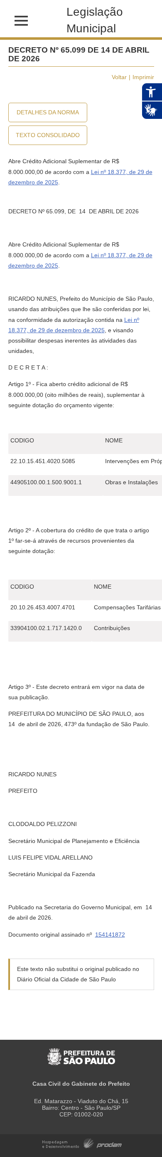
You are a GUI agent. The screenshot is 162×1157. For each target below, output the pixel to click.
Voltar (119, 77)
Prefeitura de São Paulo (81, 1052)
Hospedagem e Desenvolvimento (82, 1142)
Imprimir (143, 77)
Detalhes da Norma (48, 112)
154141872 (110, 934)
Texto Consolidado (48, 135)
